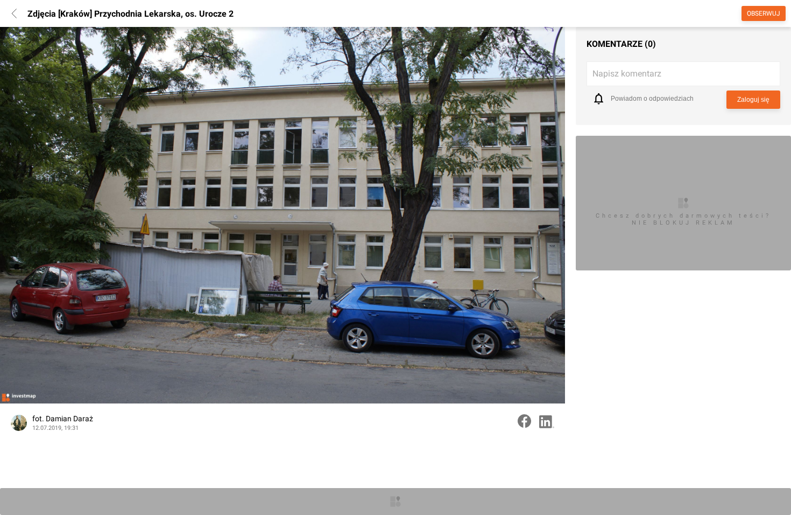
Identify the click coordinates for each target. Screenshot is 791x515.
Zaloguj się (753, 99)
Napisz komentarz (626, 73)
